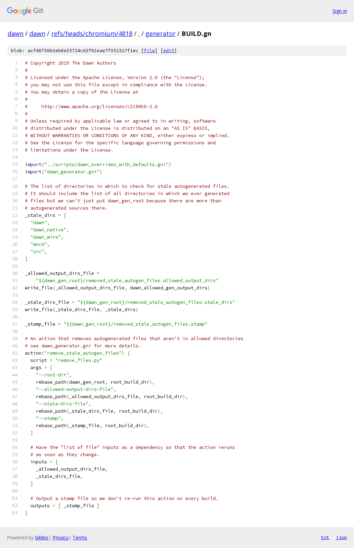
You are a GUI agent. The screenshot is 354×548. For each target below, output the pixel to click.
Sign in (340, 11)
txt (325, 537)
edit (168, 51)
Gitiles (41, 537)
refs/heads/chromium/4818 (91, 33)
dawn (16, 33)
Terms (80, 537)
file (149, 51)
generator (161, 33)
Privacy (60, 537)
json (341, 537)
